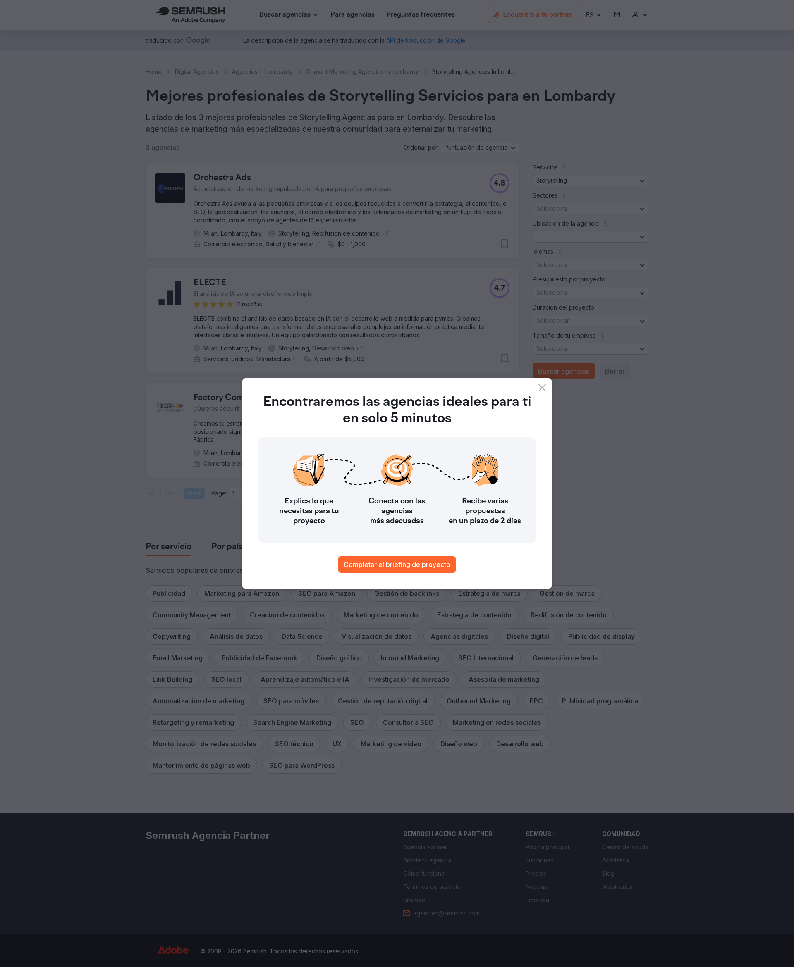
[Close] (542, 388)
